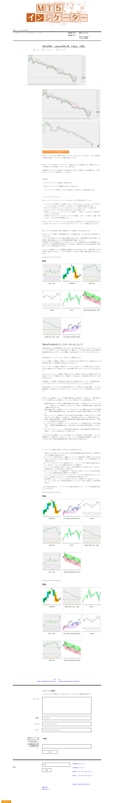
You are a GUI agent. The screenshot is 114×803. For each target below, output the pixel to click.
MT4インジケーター (83, 33)
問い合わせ (45, 789)
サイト (37, 730)
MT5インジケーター (47, 50)
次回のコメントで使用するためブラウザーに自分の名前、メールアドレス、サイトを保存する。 (33, 741)
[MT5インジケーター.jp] (57, 13)
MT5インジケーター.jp (19, 30)
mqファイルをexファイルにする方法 (84, 37)
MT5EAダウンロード (79, 767)
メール (36, 724)
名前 (37, 718)
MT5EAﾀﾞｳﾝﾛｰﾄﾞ (72, 35)
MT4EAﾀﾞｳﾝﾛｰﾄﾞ (72, 33)
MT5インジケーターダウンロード (82, 775)
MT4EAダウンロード (79, 764)
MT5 (14, 767)
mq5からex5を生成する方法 (81, 784)
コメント (36, 699)
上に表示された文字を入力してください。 (33, 746)
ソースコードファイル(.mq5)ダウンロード (55, 151)
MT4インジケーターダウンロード (82, 771)
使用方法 (45, 787)
